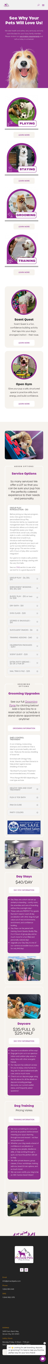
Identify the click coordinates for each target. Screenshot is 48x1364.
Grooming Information (24, 728)
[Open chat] (43, 1359)
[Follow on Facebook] (22, 1270)
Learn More (24, 135)
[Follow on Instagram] (26, 1270)
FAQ (18, 567)
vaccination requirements (30, 36)
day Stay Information (24, 890)
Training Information (24, 1119)
